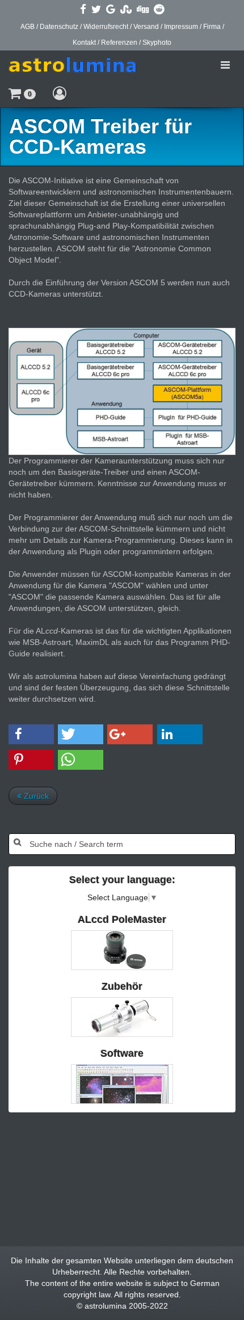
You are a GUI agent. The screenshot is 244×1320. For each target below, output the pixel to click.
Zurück (35, 795)
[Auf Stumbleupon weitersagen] (126, 9)
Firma (212, 27)
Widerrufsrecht (105, 27)
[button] (22, 93)
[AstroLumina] (72, 64)
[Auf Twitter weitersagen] (96, 9)
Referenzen (119, 43)
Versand (146, 27)
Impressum (181, 27)
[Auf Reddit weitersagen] (159, 9)
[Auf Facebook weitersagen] (83, 9)
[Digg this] (143, 9)
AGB (27, 27)
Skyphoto (156, 43)
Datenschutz (59, 27)
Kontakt (84, 43)
